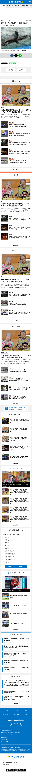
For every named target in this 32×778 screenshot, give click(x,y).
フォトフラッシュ (5, 20)
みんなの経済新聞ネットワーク (16, 757)
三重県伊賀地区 (9, 556)
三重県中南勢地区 (10, 554)
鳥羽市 (7, 540)
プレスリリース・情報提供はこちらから (11, 732)
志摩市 (7, 543)
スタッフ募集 (5, 741)
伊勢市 (7, 537)
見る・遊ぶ (14, 5)
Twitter (16, 724)
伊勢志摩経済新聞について (8, 730)
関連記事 (24, 50)
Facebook (11, 724)
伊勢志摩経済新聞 (15, 2)
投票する (10, 566)
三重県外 (7, 562)
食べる (8, 5)
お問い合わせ (5, 737)
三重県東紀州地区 (10, 559)
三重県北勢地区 (9, 551)
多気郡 (7, 545)
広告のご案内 (5, 739)
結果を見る (22, 566)
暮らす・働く (25, 5)
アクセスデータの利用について (9, 735)
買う (19, 5)
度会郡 (7, 548)
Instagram (20, 724)
